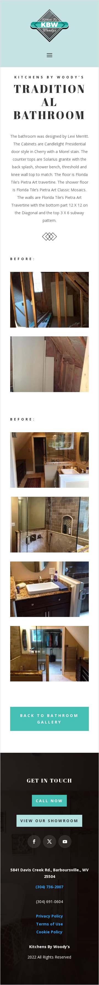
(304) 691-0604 (49, 901)
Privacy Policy (49, 916)
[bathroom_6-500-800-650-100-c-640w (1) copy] (49, 680)
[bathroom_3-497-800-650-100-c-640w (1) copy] (49, 486)
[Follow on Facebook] (34, 841)
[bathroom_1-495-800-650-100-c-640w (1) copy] (49, 326)
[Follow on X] (49, 841)
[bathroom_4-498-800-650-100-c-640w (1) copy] (49, 551)
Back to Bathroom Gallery (49, 719)
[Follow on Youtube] (65, 841)
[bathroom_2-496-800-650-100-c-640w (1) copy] (49, 615)
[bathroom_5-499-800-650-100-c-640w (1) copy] (49, 390)
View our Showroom (49, 820)
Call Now (49, 800)
